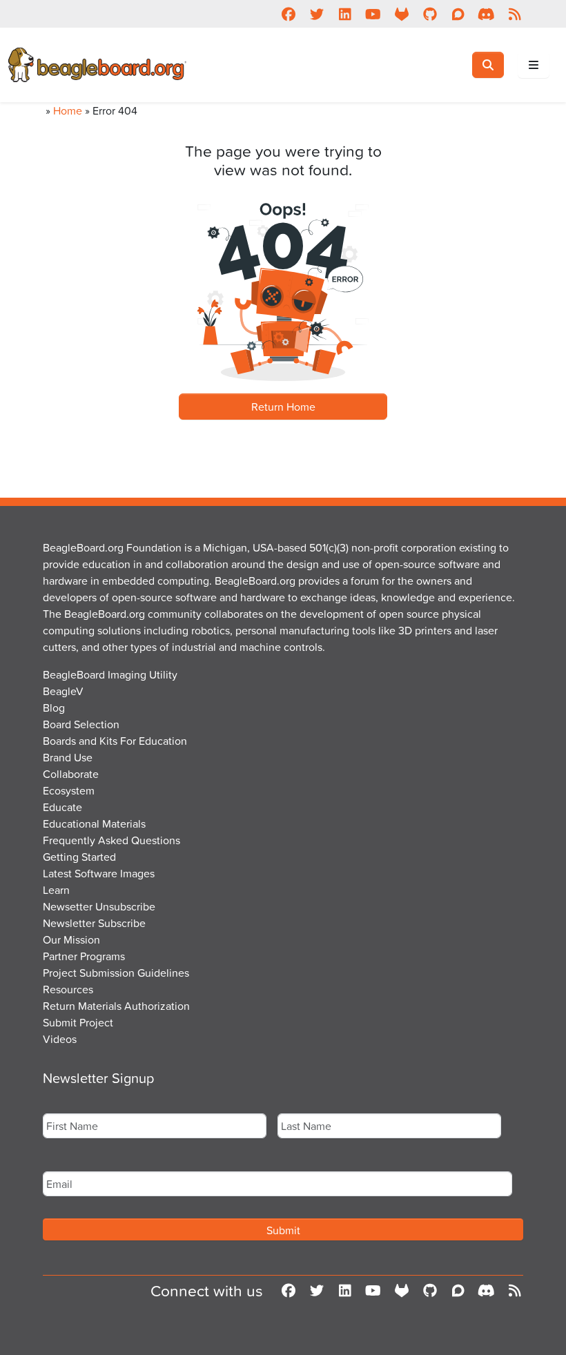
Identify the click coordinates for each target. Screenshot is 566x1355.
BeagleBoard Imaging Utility (110, 674)
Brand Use (67, 757)
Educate (62, 807)
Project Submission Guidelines (116, 972)
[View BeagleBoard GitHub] (429, 14)
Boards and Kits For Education (115, 740)
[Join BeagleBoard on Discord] (486, 14)
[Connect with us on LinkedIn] (344, 14)
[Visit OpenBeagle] (401, 14)
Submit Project (78, 1022)
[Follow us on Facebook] (288, 14)
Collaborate (71, 773)
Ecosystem (69, 790)
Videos (60, 1038)
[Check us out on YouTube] (373, 14)
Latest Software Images (99, 873)
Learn (56, 889)
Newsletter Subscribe (94, 922)
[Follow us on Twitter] (316, 14)
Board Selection (81, 724)
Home (67, 110)
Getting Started (79, 856)
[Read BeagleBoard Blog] (514, 14)
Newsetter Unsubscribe (99, 906)
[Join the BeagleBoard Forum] (458, 14)
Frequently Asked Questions (111, 840)
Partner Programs (84, 956)
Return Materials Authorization (116, 1005)
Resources (68, 989)
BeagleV (63, 691)
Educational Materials (94, 823)
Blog (54, 707)
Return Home (283, 406)
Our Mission (71, 939)
